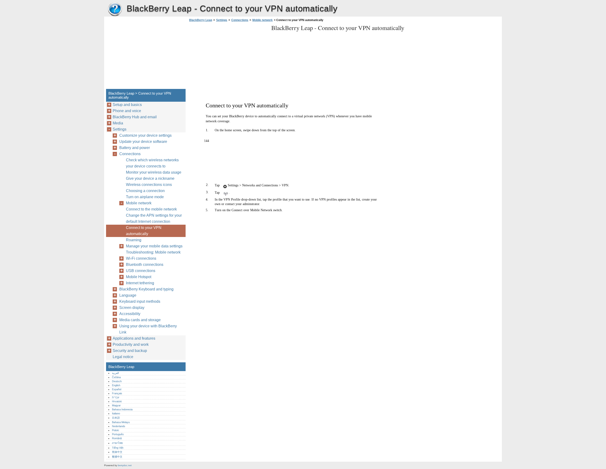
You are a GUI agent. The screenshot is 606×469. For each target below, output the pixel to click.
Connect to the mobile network (151, 209)
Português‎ (118, 434)
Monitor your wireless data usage (153, 172)
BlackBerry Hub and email (135, 117)
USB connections (140, 271)
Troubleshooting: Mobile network (153, 252)
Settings (221, 20)
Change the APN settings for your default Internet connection (154, 218)
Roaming (133, 240)
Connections (239, 20)
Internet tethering (140, 283)
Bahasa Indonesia (122, 409)
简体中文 (117, 452)
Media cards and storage (140, 320)
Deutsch (117, 381)
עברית (115, 397)
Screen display (131, 308)
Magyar (116, 405)
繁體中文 (117, 456)
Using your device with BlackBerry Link (148, 329)
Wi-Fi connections (141, 258)
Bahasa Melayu (121, 422)
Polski (115, 430)
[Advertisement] (227, 57)
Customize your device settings (145, 135)
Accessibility (129, 314)
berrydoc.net (125, 465)
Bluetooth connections (144, 265)
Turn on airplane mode (145, 197)
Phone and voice (127, 111)
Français (117, 393)
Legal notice (123, 357)
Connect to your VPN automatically (143, 231)
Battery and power (134, 148)
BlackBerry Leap (115, 9)
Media (118, 123)
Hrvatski (117, 401)
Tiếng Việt (117, 447)
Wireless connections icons (149, 185)
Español (116, 389)
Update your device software (143, 142)
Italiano (116, 413)
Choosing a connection (145, 191)
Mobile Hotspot (138, 277)
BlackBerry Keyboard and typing (146, 289)
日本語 (116, 417)
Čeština (116, 377)
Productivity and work (131, 344)
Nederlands (118, 426)
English (116, 385)
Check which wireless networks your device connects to (152, 163)
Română (117, 438)
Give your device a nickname (150, 178)
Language (127, 295)
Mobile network (262, 20)
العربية (115, 373)
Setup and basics (127, 105)
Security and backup (130, 351)
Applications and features (134, 338)
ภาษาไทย (117, 443)
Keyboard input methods (139, 301)
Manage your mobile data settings (154, 246)
